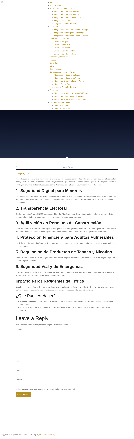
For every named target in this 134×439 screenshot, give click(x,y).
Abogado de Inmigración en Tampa (67, 11)
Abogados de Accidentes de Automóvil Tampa (71, 30)
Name (18, 361)
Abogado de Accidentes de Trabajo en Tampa (71, 36)
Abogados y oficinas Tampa (60, 57)
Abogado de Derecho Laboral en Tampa (69, 17)
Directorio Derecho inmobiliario (65, 54)
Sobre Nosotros (56, 5)
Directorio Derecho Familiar (64, 51)
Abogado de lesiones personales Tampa (69, 33)
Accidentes (54, 27)
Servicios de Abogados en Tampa (62, 8)
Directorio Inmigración (62, 42)
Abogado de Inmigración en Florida (67, 14)
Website (19, 380)
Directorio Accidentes (62, 48)
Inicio (52, 2)
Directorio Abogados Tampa (60, 39)
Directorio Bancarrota (62, 45)
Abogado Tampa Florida (63, 21)
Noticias (53, 60)
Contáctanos (54, 63)
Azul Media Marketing (47, 435)
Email (18, 370)
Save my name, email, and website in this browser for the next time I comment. (46, 389)
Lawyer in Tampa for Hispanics (65, 24)
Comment (20, 329)
